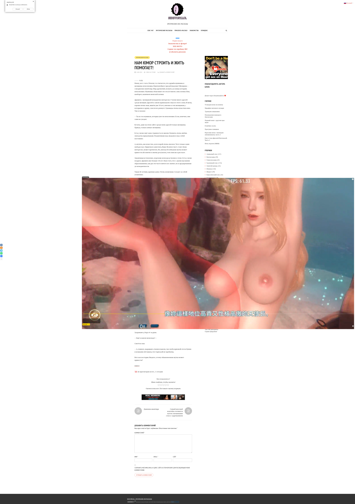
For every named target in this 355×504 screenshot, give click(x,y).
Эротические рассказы (164, 30)
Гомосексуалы (212, 160)
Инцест (209, 172)
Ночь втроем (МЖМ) (212, 144)
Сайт (174, 457)
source (137, 366)
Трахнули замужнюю (212, 111)
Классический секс (213, 175)
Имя (136, 457)
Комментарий (140, 433)
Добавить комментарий (166, 72)
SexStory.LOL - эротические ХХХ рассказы (139, 499)
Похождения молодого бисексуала (213, 116)
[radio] (159, 385)
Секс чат (150, 30)
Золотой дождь (212, 166)
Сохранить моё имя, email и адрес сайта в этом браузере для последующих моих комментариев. (162, 469)
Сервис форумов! (211, 331)
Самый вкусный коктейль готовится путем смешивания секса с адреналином (174, 412)
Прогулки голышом (212, 129)
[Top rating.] (184, 502)
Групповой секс (212, 163)
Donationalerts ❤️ (220, 96)
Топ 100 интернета (211, 329)
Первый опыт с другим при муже (214, 121)
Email (156, 457)
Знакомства (194, 30)
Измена (209, 169)
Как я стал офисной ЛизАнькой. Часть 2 (216, 139)
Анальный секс (212, 154)
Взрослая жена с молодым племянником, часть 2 (214, 134)
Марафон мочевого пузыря (214, 108)
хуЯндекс (204, 30)
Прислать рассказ (181, 30)
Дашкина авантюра (151, 409)
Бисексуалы (211, 157)
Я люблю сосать (210, 126)
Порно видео (177, 41)
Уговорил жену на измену (214, 105)
